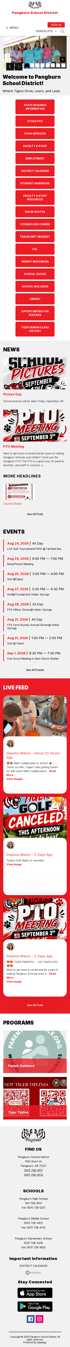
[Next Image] (18, 67)
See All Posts (35, 514)
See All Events (35, 670)
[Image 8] (53, 65)
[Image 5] (37, 65)
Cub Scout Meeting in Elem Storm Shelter (33, 658)
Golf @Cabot (15, 579)
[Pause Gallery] (62, 60)
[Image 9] (58, 65)
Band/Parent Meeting (20, 564)
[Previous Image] (10, 67)
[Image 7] (48, 65)
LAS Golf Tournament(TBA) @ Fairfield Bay (34, 548)
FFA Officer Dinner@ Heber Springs (29, 609)
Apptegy (42, 1342)
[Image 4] (32, 65)
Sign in (56, 25)
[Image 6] (42, 65)
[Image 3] (27, 65)
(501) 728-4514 (33, 1174)
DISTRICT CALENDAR (33, 1265)
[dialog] (35, 1052)
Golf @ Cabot (15, 643)
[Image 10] (63, 65)
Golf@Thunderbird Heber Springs (28, 594)
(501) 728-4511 (33, 1170)
